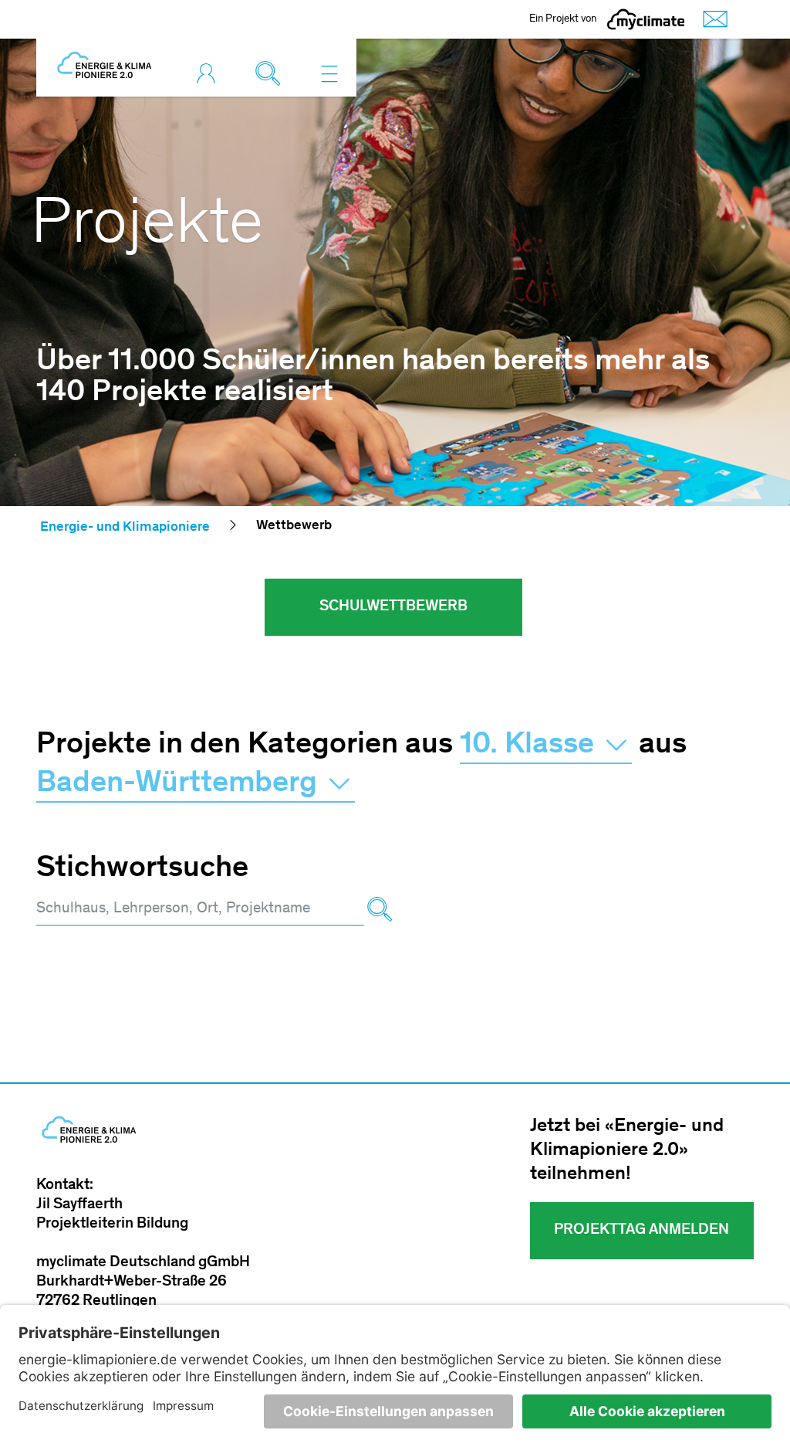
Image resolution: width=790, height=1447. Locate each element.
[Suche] (379, 910)
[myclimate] (645, 19)
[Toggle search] (271, 73)
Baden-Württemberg (180, 784)
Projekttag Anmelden (641, 1230)
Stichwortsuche (142, 869)
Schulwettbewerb (393, 607)
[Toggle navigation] (329, 73)
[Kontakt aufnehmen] (711, 20)
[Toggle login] (210, 73)
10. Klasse (530, 745)
